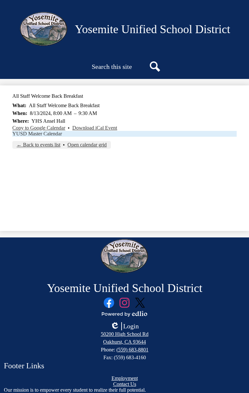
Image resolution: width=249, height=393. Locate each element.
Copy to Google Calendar (38, 128)
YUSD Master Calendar (37, 133)
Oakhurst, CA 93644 (124, 342)
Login (124, 326)
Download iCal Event (94, 128)
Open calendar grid (87, 144)
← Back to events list (38, 144)
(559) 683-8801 (132, 349)
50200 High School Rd (124, 334)
